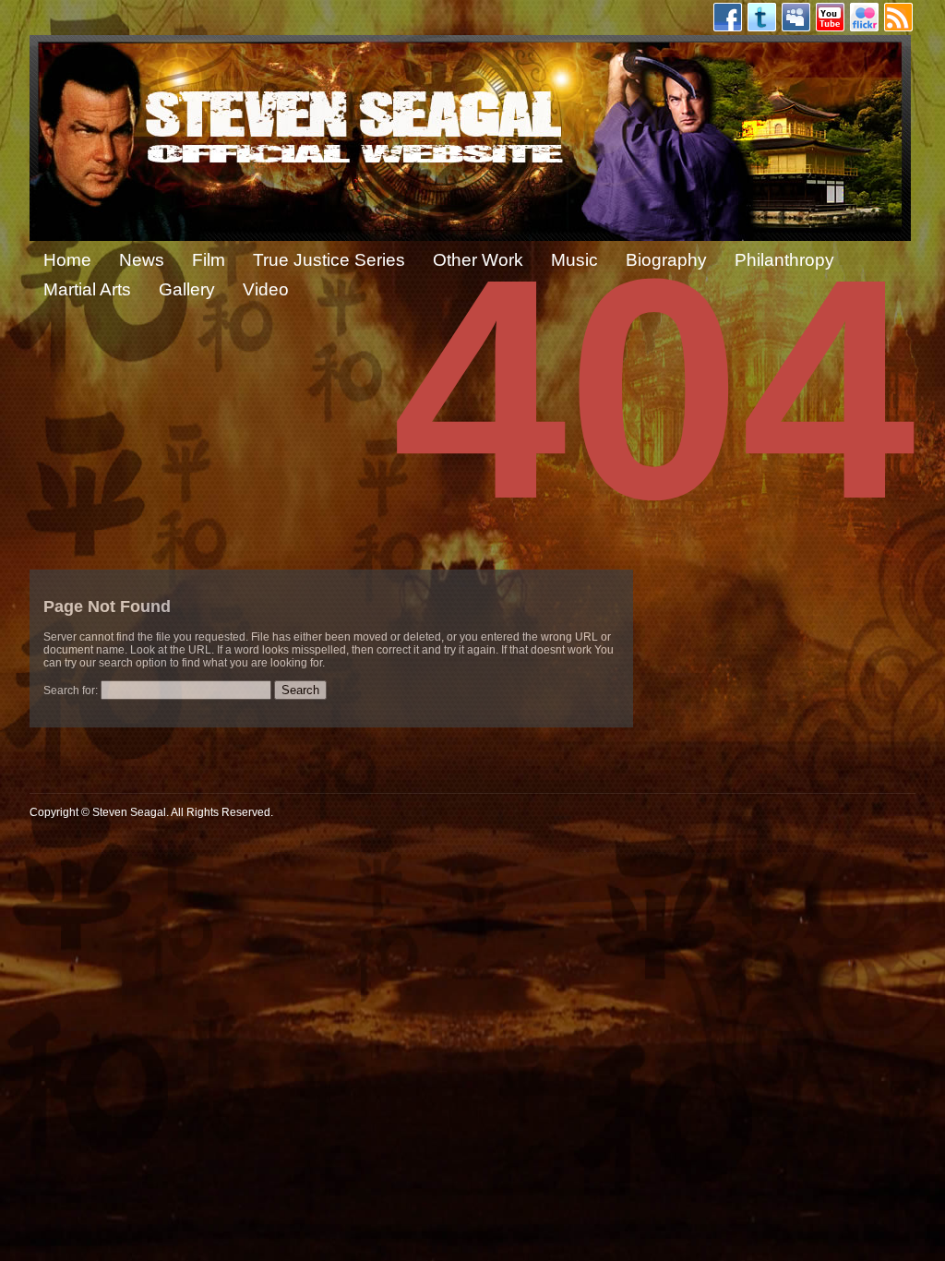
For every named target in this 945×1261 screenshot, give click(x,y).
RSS (898, 17)
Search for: (70, 690)
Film (208, 260)
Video (266, 289)
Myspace (796, 17)
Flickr (864, 17)
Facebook (727, 17)
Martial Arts (87, 289)
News (141, 260)
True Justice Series (329, 260)
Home (67, 260)
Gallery (187, 289)
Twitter (762, 17)
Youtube (830, 17)
